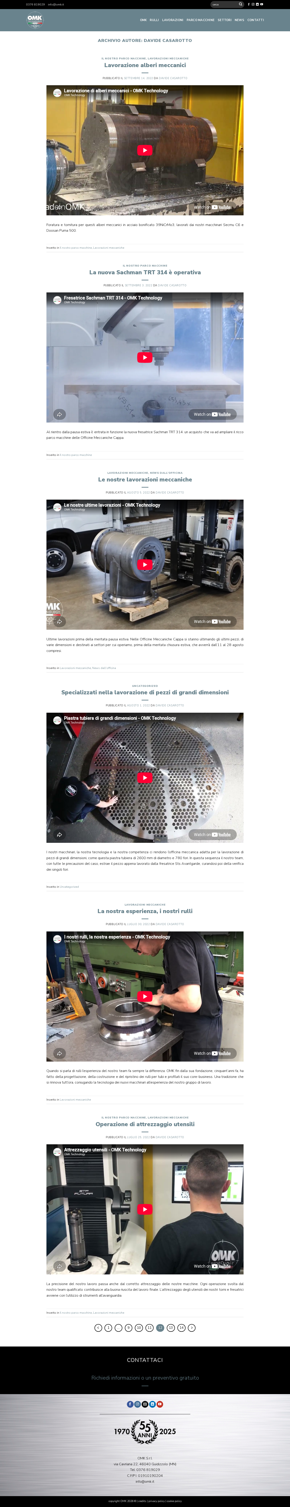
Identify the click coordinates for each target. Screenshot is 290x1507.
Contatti (255, 20)
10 (139, 1327)
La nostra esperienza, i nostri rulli (145, 911)
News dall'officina (166, 473)
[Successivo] (192, 1328)
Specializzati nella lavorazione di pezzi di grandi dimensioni (145, 692)
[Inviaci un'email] (145, 1404)
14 (181, 1327)
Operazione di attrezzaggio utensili (145, 1124)
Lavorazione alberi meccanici (145, 65)
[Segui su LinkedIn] (257, 4)
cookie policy (174, 1501)
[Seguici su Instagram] (253, 4)
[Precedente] (98, 1328)
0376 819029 (35, 4)
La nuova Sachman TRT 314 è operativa (145, 272)
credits (142, 1501)
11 (149, 1327)
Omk (143, 20)
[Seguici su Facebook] (248, 4)
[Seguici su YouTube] (261, 4)
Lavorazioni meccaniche (168, 58)
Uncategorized (145, 686)
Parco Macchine (201, 20)
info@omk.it (56, 4)
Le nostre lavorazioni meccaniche (145, 480)
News (239, 20)
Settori (225, 20)
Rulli (154, 20)
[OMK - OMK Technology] (61, 20)
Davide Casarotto (168, 40)
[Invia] (240, 4)
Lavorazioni (173, 20)
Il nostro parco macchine (124, 58)
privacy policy (156, 1501)
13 (171, 1327)
